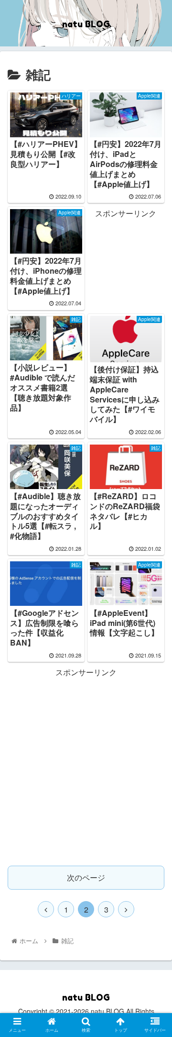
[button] (153, 882)
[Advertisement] (125, 250)
